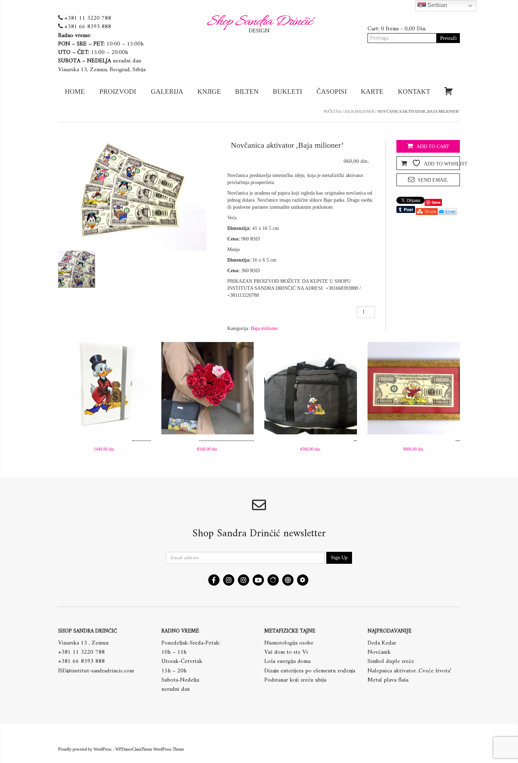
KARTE (372, 91)
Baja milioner (359, 111)
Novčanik (379, 652)
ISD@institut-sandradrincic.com (96, 671)
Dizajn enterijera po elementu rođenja (309, 671)
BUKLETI (287, 91)
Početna (332, 111)
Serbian (436, 5)
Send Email (433, 180)
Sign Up (339, 557)
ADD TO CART (433, 146)
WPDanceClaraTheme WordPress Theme (149, 749)
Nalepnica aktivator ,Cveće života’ (409, 671)
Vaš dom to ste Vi (286, 652)
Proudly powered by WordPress (85, 749)
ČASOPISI (331, 91)
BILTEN (247, 91)
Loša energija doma (287, 661)
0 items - (403, 29)
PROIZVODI (117, 91)
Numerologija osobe (288, 643)
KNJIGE (209, 91)
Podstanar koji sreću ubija (295, 680)
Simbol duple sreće (391, 661)
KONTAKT (414, 91)
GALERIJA (167, 91)
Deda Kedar (382, 643)
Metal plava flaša (388, 680)
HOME (75, 91)
